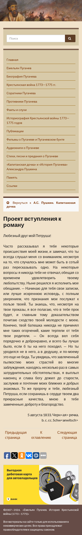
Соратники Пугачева (21, 93)
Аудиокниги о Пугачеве (23, 148)
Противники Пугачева (22, 101)
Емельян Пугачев (19, 68)
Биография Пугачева (22, 76)
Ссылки (12, 186)
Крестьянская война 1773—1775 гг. (31, 85)
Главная (12, 59)
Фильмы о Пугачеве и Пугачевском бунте (36, 139)
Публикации (15, 131)
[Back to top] (72, 525)
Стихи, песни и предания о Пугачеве (32, 156)
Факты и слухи (17, 110)
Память (12, 177)
